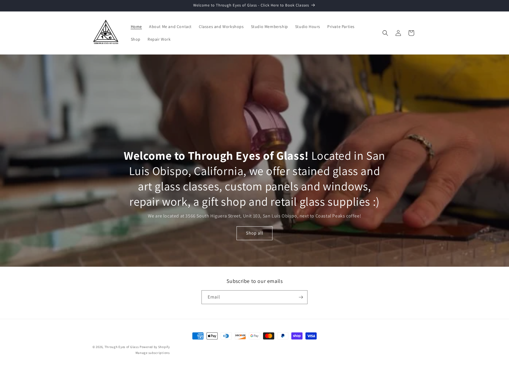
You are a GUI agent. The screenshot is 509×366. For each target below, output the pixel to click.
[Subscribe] (300, 297)
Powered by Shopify (155, 347)
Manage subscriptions (152, 353)
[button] (385, 33)
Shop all (254, 233)
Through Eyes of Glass (122, 347)
